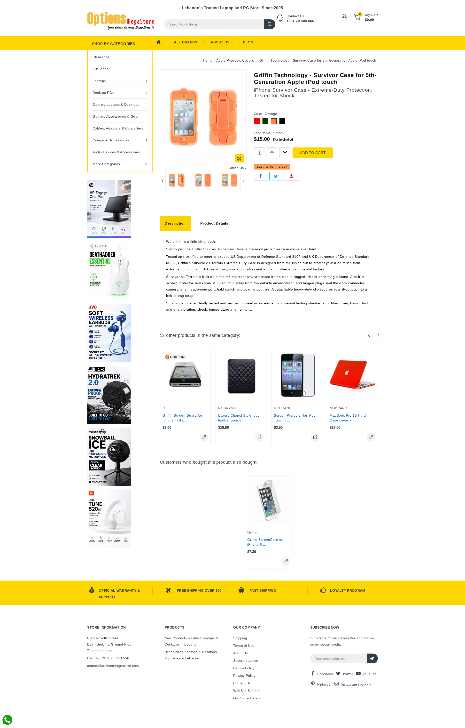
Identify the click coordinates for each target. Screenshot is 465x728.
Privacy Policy (244, 676)
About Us (220, 42)
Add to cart (313, 153)
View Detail (203, 437)
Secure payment (246, 661)
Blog (248, 42)
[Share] (261, 176)
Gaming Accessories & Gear (116, 116)
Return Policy (244, 668)
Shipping (240, 638)
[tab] (175, 223)
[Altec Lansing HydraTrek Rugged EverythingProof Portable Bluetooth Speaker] (109, 395)
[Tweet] (277, 176)
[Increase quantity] (272, 152)
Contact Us (242, 683)
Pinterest (324, 684)
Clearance (101, 57)
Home (161, 43)
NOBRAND (227, 408)
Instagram (349, 684)
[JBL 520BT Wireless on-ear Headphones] (109, 518)
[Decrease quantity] (284, 152)
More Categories (106, 164)
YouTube (370, 674)
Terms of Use (244, 645)
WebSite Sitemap (247, 691)
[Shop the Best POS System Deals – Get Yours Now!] (109, 209)
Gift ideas (100, 69)
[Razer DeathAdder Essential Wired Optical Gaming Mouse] (109, 271)
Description (175, 223)
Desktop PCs (103, 93)
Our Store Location (248, 698)
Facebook (325, 674)
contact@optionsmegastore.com (113, 666)
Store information (106, 627)
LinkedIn (365, 685)
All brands (185, 42)
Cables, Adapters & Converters (118, 128)
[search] (269, 24)
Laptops (99, 81)
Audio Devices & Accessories (116, 152)
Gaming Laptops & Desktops (116, 104)
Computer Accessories (111, 140)
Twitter (347, 674)
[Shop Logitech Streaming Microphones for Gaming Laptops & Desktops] (109, 457)
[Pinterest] (292, 176)
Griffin (168, 408)
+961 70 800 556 (300, 21)
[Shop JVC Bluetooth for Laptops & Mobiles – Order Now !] (109, 333)
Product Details (214, 223)
